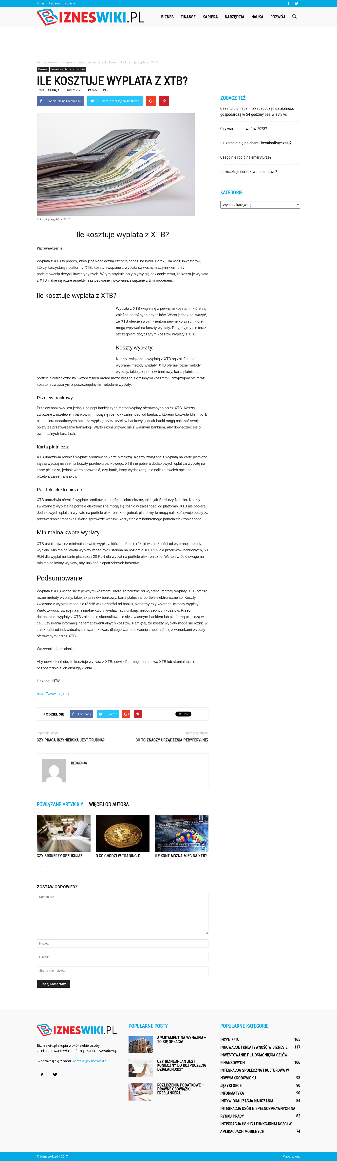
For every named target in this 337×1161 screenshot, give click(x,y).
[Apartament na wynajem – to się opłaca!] (141, 1044)
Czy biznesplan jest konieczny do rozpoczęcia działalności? (181, 1065)
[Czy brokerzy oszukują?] (64, 833)
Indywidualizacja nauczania (246, 1101)
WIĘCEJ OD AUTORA (109, 804)
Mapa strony (291, 1156)
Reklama (54, 3)
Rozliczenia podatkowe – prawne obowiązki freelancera (180, 1089)
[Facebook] (288, 3)
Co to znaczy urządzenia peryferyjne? (172, 740)
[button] (294, 17)
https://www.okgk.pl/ (53, 694)
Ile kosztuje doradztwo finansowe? (248, 171)
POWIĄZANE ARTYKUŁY (60, 804)
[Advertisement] (168, 44)
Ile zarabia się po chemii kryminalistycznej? (255, 142)
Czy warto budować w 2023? (243, 128)
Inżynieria (229, 1039)
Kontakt (70, 3)
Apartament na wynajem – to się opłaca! (181, 1039)
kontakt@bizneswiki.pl (90, 1061)
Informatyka (232, 1093)
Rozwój (277, 16)
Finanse (188, 16)
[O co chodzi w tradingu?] (123, 833)
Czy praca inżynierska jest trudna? (71, 740)
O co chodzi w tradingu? (118, 855)
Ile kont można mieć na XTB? (181, 855)
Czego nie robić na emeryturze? (245, 157)
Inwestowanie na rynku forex (68, 69)
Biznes (167, 16)
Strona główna (47, 62)
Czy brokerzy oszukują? (59, 855)
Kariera (210, 16)
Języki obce (231, 1085)
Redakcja (52, 90)
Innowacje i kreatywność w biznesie (253, 1047)
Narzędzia (234, 16)
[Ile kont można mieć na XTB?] (181, 833)
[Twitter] (296, 3)
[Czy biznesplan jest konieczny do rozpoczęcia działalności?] (141, 1068)
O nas (40, 3)
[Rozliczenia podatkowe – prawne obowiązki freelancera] (141, 1092)
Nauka (257, 16)
